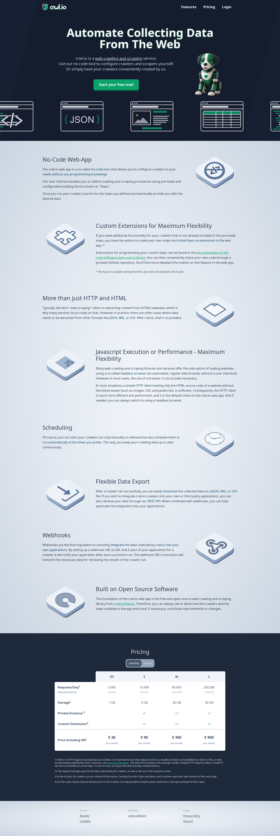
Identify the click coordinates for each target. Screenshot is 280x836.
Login (226, 7)
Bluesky (85, 816)
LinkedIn (85, 821)
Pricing (209, 7)
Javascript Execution (118, 762)
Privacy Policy (191, 816)
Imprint (188, 821)
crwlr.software (124, 604)
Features (188, 7)
